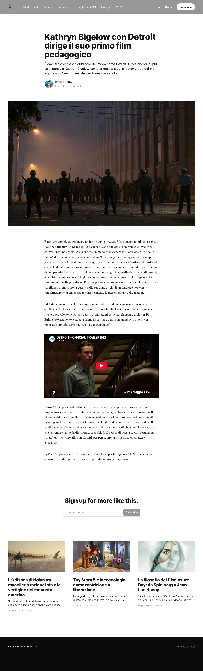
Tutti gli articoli (29, 7)
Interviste (64, 7)
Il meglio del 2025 (112, 7)
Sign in (169, 7)
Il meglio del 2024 (85, 7)
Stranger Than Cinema (19, 646)
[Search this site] (159, 7)
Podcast (48, 7)
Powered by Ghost (185, 646)
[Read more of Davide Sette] (48, 83)
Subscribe (186, 7)
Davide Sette (63, 82)
